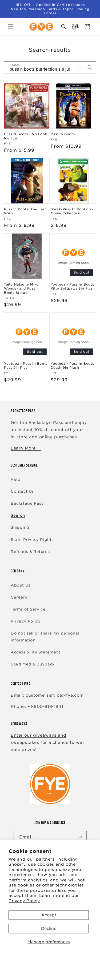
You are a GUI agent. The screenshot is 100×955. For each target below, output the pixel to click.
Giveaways (19, 723)
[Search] (90, 67)
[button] (11, 27)
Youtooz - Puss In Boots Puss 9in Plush (25, 366)
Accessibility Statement (36, 652)
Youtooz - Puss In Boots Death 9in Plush (72, 366)
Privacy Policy (24, 900)
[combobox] (50, 68)
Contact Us (22, 491)
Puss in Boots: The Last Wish (25, 211)
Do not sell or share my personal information (45, 636)
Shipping (20, 527)
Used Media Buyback (33, 664)
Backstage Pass (27, 503)
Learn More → (26, 448)
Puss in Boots (63, 134)
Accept (48, 915)
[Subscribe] (80, 837)
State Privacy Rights (32, 539)
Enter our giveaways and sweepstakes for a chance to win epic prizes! (47, 742)
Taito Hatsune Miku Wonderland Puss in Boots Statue (22, 288)
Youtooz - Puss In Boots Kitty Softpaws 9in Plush (73, 286)
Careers (19, 597)
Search (18, 515)
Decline (48, 928)
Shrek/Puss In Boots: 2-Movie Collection (72, 211)
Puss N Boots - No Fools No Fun (26, 136)
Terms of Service (28, 609)
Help (15, 479)
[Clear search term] (78, 67)
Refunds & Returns (30, 551)
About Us (20, 585)
